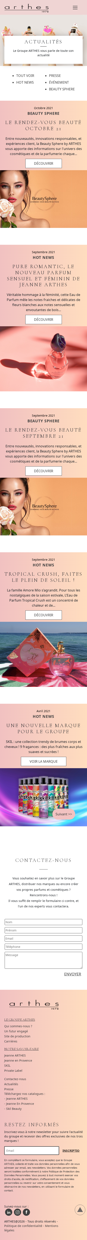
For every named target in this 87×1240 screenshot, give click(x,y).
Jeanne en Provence (18, 1060)
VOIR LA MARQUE (44, 761)
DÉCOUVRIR (43, 163)
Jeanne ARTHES (15, 1055)
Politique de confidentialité (23, 1226)
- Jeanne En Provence (19, 1104)
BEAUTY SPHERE (43, 113)
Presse (9, 1089)
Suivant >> (64, 814)
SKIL (7, 1065)
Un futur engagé (16, 1031)
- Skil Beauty (13, 1109)
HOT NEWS (43, 257)
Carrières (10, 1041)
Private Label (13, 1071)
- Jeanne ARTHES (16, 1099)
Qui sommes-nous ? (18, 1026)
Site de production (17, 1036)
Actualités (11, 1084)
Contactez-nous (15, 1079)
